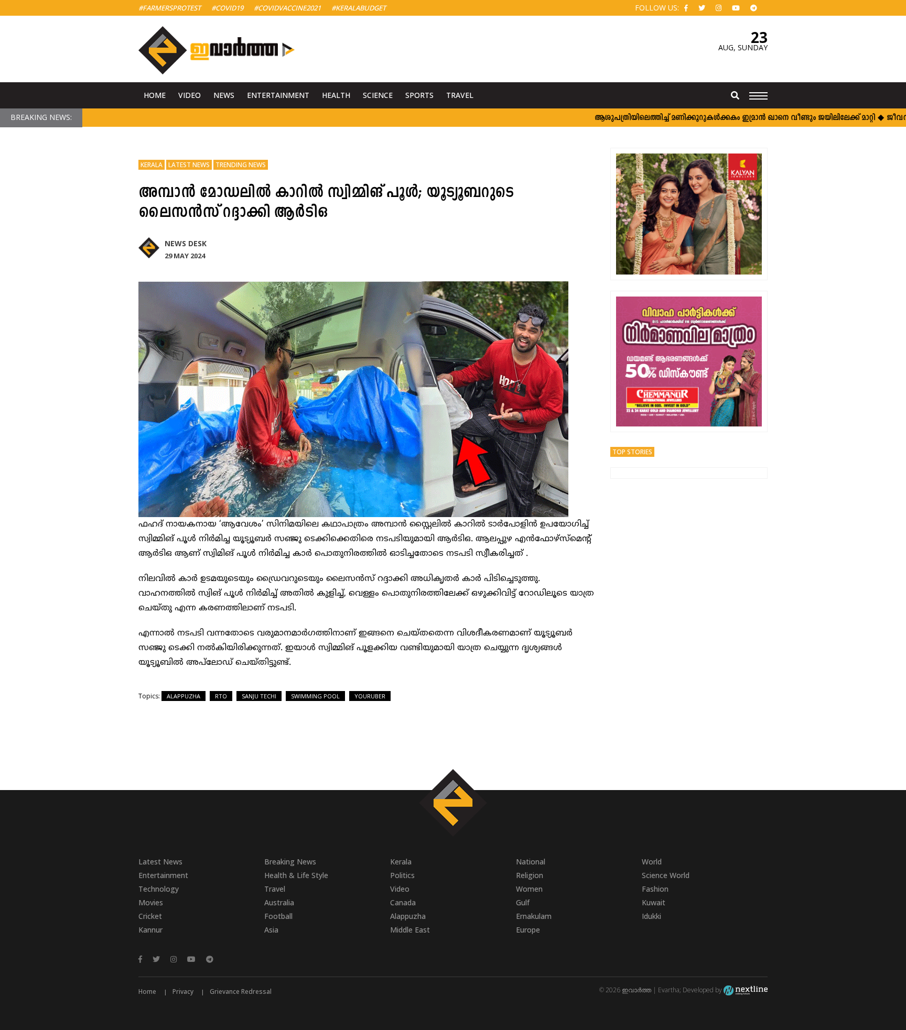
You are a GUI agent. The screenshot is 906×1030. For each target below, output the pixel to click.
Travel (459, 95)
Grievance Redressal (241, 991)
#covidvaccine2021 (287, 8)
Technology (158, 889)
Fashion (655, 889)
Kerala (152, 164)
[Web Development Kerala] (746, 989)
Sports (419, 95)
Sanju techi (259, 696)
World (652, 862)
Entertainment (278, 95)
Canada (403, 902)
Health (336, 95)
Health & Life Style (296, 875)
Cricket (150, 916)
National (530, 862)
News (223, 95)
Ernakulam (534, 916)
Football (278, 916)
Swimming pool (315, 696)
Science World (665, 875)
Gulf (523, 902)
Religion (529, 875)
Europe (528, 930)
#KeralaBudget (358, 8)
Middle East (410, 930)
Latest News (189, 164)
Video (189, 95)
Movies (150, 902)
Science (378, 95)
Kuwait (653, 902)
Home (155, 95)
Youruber (369, 696)
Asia (271, 930)
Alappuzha (183, 696)
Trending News (240, 164)
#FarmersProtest (169, 8)
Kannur (150, 930)
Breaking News (290, 862)
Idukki (651, 916)
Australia (279, 902)
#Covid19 (227, 8)
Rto (221, 696)
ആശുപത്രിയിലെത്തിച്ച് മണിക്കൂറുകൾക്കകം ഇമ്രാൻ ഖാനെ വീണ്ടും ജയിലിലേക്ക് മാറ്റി (711, 118)
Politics (402, 875)
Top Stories (632, 451)
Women (529, 889)
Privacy (182, 991)
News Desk (186, 243)
